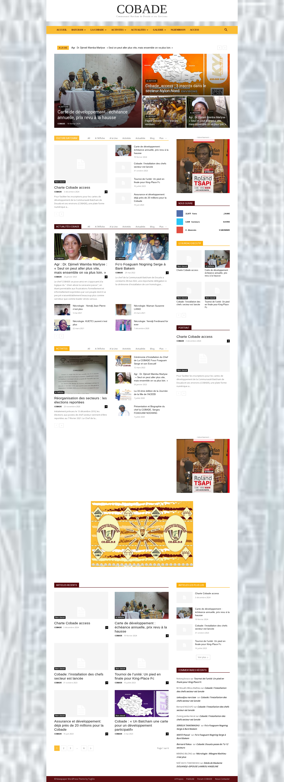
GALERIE (158, 30)
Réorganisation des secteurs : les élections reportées (80, 400)
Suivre (226, 222)
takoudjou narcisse (186, 697)
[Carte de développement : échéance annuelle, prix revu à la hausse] (98, 91)
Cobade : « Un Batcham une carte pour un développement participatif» (141, 725)
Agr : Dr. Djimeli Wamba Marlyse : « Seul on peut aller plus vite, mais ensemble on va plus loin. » (80, 268)
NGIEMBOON (178, 30)
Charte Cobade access (72, 187)
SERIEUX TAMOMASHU (188, 725)
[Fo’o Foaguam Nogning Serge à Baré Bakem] (142, 246)
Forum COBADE (204, 779)
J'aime (227, 213)
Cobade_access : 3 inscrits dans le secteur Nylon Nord (101, 47)
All (89, 138)
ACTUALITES (138, 30)
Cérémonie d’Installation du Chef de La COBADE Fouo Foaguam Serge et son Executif (151, 360)
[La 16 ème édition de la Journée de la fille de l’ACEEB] (123, 394)
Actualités (140, 138)
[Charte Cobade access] (80, 164)
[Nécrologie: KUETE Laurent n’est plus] (62, 325)
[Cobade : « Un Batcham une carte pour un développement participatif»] (142, 703)
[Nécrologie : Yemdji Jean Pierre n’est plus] (62, 309)
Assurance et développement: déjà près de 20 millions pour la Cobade (150, 197)
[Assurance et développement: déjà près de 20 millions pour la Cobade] (123, 198)
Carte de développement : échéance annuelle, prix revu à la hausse (151, 149)
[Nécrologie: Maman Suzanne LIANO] (123, 309)
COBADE (58, 191)
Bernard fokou (184, 744)
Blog (152, 138)
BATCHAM (77, 30)
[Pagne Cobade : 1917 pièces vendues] (164, 112)
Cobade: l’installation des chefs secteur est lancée (188, 303)
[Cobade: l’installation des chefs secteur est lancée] (123, 167)
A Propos (179, 779)
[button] (226, 30)
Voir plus (202, 657)
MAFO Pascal (183, 734)
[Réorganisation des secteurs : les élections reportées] (80, 374)
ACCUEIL (62, 30)
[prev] (219, 48)
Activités (126, 138)
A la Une (114, 138)
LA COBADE (97, 30)
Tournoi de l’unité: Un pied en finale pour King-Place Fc (217, 304)
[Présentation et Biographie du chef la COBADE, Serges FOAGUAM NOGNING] (123, 410)
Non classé (60, 182)
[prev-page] (56, 214)
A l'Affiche (63, 107)
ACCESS (194, 30)
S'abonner (224, 230)
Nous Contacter (222, 779)
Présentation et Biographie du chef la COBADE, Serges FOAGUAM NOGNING (149, 409)
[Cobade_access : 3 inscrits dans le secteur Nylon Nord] (186, 75)
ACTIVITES (117, 30)
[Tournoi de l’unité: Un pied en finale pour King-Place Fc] (123, 182)
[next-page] (61, 214)
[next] (225, 48)
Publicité (190, 779)
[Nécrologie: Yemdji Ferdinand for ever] (123, 325)
